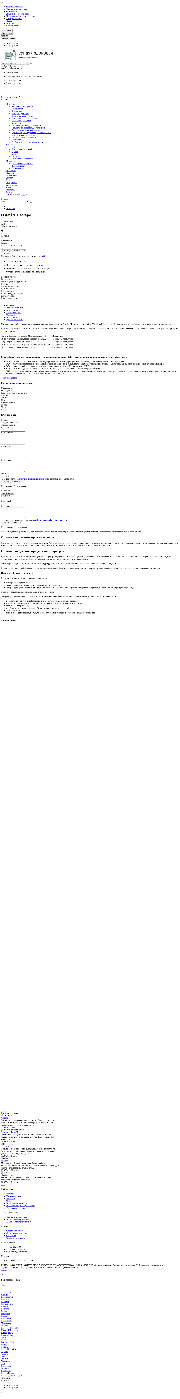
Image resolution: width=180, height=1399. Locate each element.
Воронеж (5, 1301)
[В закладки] (2, 229)
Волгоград (6, 1299)
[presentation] (2, 1185)
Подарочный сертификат (17, 1219)
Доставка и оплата (14, 320)
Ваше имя (5, 427)
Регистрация (12, 45)
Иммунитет (11, 182)
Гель (14, 147)
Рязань (4, 1344)
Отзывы (10, 315)
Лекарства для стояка (21, 121)
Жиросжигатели (19, 166)
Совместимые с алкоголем (23, 135)
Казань (4, 1311)
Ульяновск (5, 1361)
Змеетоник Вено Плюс (11, 1132)
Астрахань (6, 1292)
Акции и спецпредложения (18, 1222)
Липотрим (5, 1118)
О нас (8, 1201)
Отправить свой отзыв (11, 481)
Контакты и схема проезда (18, 9)
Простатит (11, 171)
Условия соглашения (15, 1208)
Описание (10, 305)
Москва (4, 1325)
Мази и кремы (18, 123)
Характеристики (13, 312)
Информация (7, 1189)
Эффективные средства (22, 159)
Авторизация (12, 43)
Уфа (3, 1363)
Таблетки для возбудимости (24, 137)
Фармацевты (12, 26)
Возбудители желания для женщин (27, 142)
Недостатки (6, 446)
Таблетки (16, 156)
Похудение (11, 161)
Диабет (9, 178)
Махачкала (6, 1323)
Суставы (10, 144)
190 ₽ (43, 256)
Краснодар (6, 1318)
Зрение (9, 192)
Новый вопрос (7, 493)
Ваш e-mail (6, 501)
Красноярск (6, 1321)
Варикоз (10, 173)
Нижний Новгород (9, 1330)
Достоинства (7, 433)
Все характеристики (10, 286)
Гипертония (11, 175)
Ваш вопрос (6, 506)
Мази (14, 154)
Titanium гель (7, 1175)
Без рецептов (17, 109)
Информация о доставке (17, 1203)
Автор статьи (12, 310)
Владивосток (7, 1297)
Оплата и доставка (14, 7)
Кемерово (5, 1313)
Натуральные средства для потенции (28, 128)
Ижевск (4, 1306)
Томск (4, 1356)
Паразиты (10, 190)
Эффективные (18, 140)
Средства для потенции (17, 1233)
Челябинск (6, 1368)
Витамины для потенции (23, 116)
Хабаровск (6, 1366)
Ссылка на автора (9, 378)
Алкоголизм (11, 185)
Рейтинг (5, 473)
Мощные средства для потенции (26, 125)
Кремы (15, 151)
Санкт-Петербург (9, 1349)
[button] (2, 1111)
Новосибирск (7, 1335)
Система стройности (15, 1238)
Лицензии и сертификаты (18, 14)
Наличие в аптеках (14, 308)
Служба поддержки (10, 1212)
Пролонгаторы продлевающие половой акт (31, 132)
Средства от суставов (16, 1231)
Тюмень (4, 1359)
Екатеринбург (7, 1304)
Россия (4, 243)
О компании (11, 11)
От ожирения (18, 168)
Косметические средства (17, 194)
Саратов (4, 1351)
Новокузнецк (7, 1332)
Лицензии (10, 1198)
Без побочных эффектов (22, 106)
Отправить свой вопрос (11, 523)
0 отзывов (6, 253)
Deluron (4, 1161)
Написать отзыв (8, 425)
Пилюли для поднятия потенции (26, 130)
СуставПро (6, 1146)
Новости (10, 23)
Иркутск (5, 1309)
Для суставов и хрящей (22, 149)
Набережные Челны (10, 1328)
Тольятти (5, 1354)
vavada (4, 1270)
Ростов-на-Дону (8, 1342)
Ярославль (6, 1371)
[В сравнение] (5, 229)
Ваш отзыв (6, 460)
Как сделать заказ (14, 18)
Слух (8, 187)
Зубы (8, 180)
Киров (4, 1316)
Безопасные (17, 111)
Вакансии (10, 21)
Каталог (4, 1226)
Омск (3, 1337)
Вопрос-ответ (13, 317)
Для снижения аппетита (22, 163)
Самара (4, 1347)
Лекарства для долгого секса (24, 118)
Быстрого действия (20, 113)
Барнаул (4, 1294)
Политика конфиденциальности (20, 16)
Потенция (10, 104)
